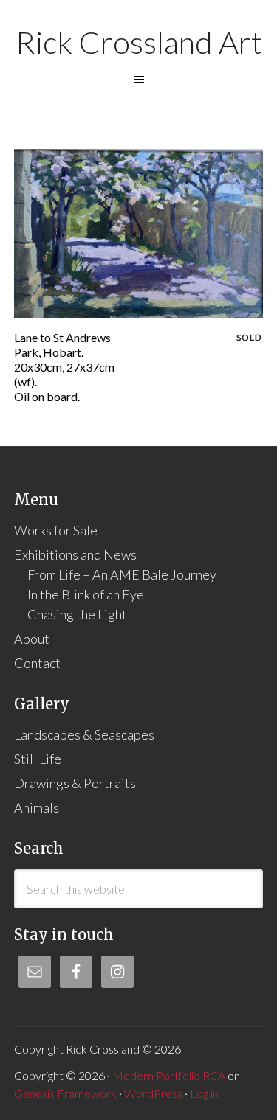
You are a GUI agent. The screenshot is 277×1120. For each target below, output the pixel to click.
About (31, 638)
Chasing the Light (77, 614)
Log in (204, 1093)
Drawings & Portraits (75, 783)
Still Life (37, 759)
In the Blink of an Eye (85, 594)
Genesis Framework (65, 1093)
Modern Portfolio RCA (168, 1075)
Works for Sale (56, 530)
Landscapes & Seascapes (84, 734)
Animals (36, 807)
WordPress (153, 1093)
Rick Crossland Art (139, 42)
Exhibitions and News (75, 554)
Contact (37, 663)
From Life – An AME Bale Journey (121, 574)
